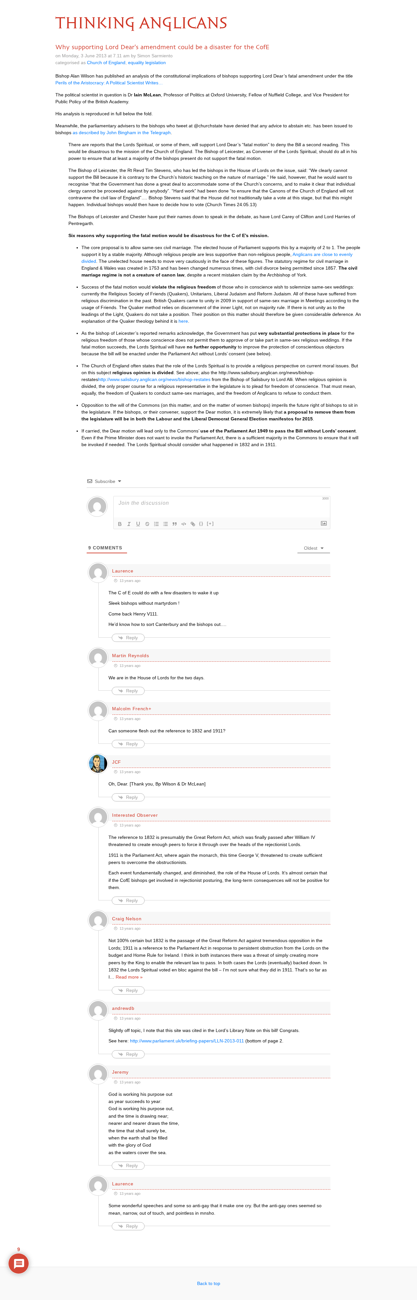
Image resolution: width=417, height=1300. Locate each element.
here (183, 321)
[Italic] (129, 524)
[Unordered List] (165, 524)
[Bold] (119, 524)
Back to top (208, 1283)
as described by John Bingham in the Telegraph (122, 132)
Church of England (106, 62)
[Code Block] (183, 524)
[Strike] (147, 524)
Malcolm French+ (131, 708)
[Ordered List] (156, 524)
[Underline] (138, 524)
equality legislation (147, 62)
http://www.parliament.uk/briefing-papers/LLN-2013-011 (187, 1040)
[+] (210, 523)
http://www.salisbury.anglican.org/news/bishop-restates (154, 379)
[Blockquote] (174, 524)
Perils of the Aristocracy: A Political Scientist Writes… (109, 82)
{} (201, 523)
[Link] (192, 524)
